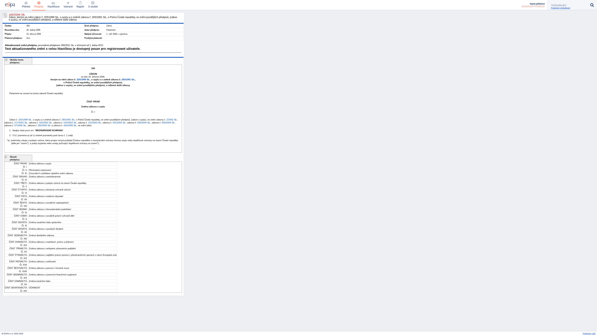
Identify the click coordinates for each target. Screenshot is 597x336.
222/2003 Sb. (94, 122)
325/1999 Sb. (83, 79)
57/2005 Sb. (20, 125)
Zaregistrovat (527, 6)
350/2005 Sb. (44, 125)
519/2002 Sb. (70, 122)
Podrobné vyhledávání (560, 8)
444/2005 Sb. (70, 125)
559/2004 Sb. (168, 122)
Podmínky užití (589, 333)
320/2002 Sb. (45, 122)
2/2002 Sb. (172, 119)
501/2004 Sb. (119, 122)
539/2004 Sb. (143, 122)
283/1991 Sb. (128, 79)
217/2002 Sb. (21, 122)
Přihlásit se (540, 6)
